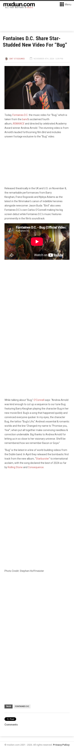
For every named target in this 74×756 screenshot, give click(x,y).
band (25, 119)
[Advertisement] (37, 615)
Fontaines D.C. (20, 115)
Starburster (42, 458)
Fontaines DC (22, 706)
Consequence (36, 467)
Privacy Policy (61, 744)
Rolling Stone (15, 467)
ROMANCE (18, 123)
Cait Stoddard (17, 59)
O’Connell (39, 400)
